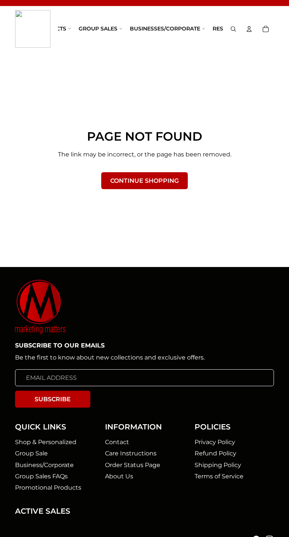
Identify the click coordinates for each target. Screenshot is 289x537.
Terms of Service (219, 475)
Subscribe (53, 398)
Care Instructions (131, 453)
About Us (119, 475)
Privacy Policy (215, 441)
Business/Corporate (44, 464)
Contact (117, 441)
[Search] (233, 29)
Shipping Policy (218, 464)
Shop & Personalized (45, 441)
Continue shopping (144, 180)
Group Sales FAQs (41, 475)
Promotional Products (48, 487)
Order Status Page (132, 464)
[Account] (249, 29)
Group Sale (31, 453)
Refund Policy (215, 453)
